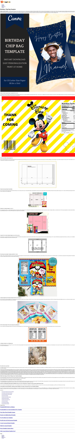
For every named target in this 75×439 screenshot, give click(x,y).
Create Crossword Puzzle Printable (7, 423)
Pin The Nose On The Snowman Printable (8, 420)
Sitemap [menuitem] (3, 7)
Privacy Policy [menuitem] (3, 6)
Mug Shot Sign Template (5, 395)
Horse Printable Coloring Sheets (6, 428)
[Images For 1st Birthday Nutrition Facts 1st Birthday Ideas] (37, 334)
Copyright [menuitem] (3, 5)
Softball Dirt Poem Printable (5, 398)
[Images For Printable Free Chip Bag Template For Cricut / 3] (37, 199)
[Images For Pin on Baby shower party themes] (37, 356)
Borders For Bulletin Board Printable (7, 414)
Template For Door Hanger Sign (6, 399)
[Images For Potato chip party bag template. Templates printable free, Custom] (37, 246)
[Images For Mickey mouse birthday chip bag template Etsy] (37, 126)
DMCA (3, 436)
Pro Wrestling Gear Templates (6, 417)
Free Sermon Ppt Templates (5, 402)
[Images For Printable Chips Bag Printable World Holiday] (37, 174)
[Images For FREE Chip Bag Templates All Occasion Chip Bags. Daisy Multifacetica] (37, 312)
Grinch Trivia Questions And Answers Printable (8, 391)
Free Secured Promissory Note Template (7, 394)
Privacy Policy (3, 437)
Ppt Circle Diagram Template (5, 403)
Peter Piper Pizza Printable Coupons (7, 412)
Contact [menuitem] (3, 4)
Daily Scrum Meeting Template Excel (7, 431)
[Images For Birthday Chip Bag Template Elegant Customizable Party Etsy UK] (37, 53)
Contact (3, 435)
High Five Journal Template (6, 425)
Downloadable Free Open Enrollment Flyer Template (11, 409)
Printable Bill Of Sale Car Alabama (7, 406)
